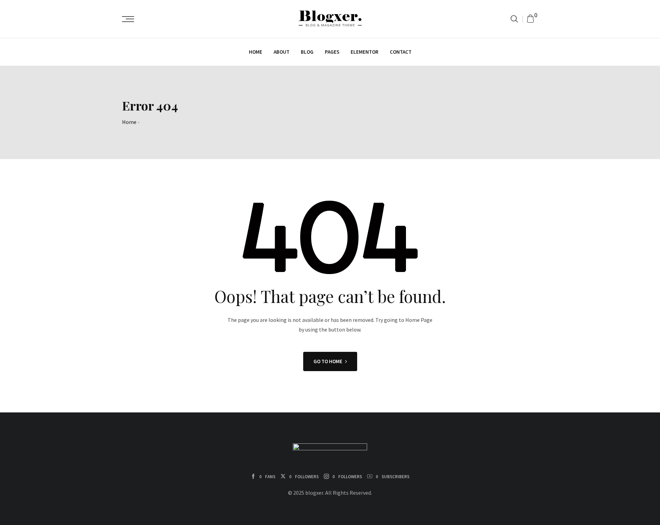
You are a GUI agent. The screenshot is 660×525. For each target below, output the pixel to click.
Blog (307, 52)
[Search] (514, 18)
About (281, 52)
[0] (530, 18)
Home (255, 52)
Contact (400, 52)
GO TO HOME (328, 361)
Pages (332, 52)
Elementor (364, 52)
